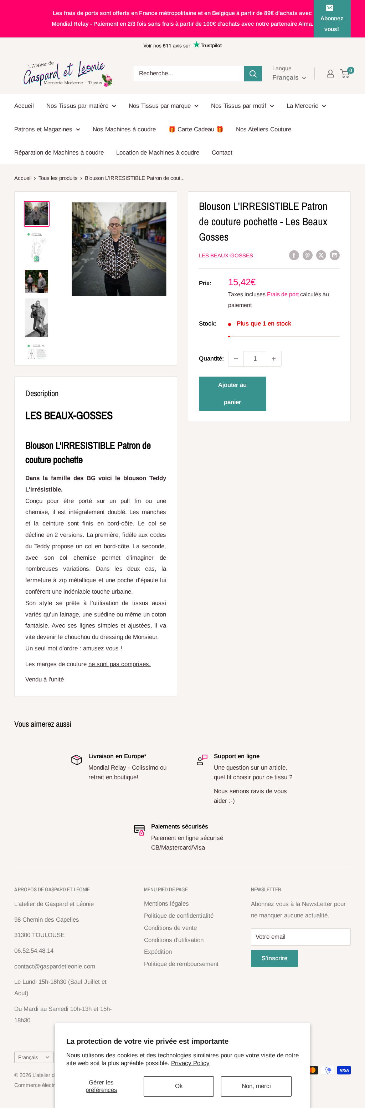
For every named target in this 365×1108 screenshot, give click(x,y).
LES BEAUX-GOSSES (226, 255)
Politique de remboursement (181, 964)
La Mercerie (302, 105)
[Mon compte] (330, 73)
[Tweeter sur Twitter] (321, 255)
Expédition (158, 951)
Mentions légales (166, 903)
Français (28, 1057)
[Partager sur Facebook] (294, 255)
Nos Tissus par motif (238, 105)
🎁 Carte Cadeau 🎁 (195, 129)
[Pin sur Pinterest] (308, 255)
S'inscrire (274, 958)
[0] (344, 73)
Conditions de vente (170, 928)
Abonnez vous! (331, 23)
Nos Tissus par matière (77, 105)
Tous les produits (58, 178)
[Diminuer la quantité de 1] (235, 358)
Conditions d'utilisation (174, 940)
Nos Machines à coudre (124, 129)
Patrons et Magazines (43, 129)
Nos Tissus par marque (160, 105)
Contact (222, 152)
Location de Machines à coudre (157, 152)
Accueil (24, 105)
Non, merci (256, 1086)
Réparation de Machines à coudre (59, 152)
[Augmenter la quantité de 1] (273, 358)
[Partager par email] (335, 255)
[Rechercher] (253, 73)
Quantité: (211, 358)
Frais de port (283, 294)
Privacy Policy (190, 1063)
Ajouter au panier (232, 394)
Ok (179, 1086)
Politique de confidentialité (179, 915)
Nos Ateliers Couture (263, 129)
